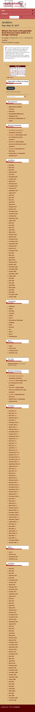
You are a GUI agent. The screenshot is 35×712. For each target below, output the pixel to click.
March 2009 (12, 287)
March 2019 (12, 181)
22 (10, 74)
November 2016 (13, 213)
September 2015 (13, 243)
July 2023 (11, 165)
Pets (10, 329)
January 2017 (12, 209)
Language (11, 322)
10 (15, 71)
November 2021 (13, 177)
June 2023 (11, 167)
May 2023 (11, 170)
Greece (11, 318)
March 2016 (12, 232)
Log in (10, 346)
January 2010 (12, 264)
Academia (11, 306)
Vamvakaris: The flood (15, 132)
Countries (16, 42)
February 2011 (13, 246)
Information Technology (16, 320)
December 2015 (13, 239)
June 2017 (11, 197)
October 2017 (12, 188)
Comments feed (13, 350)
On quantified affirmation (16, 114)
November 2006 (13, 294)
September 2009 (13, 273)
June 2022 (11, 174)
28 (24, 74)
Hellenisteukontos (13, 363)
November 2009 (13, 269)
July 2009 (11, 278)
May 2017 (11, 200)
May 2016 (11, 227)
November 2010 (13, 250)
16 (13, 72)
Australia (11, 311)
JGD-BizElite (16, 707)
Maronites (12, 111)
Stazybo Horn (12, 153)
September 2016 (13, 218)
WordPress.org (13, 353)
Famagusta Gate (13, 116)
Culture (11, 315)
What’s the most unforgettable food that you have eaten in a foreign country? (16, 32)
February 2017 (13, 207)
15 (10, 72)
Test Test (11, 142)
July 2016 (11, 223)
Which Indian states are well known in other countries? (18, 137)
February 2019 (13, 183)
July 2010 (11, 253)
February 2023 (13, 172)
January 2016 (12, 237)
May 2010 (11, 255)
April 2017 (12, 202)
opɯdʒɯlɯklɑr (13, 3)
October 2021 (12, 179)
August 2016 (12, 220)
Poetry (11, 332)
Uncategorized (13, 336)
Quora (10, 334)
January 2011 (12, 248)
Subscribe (10, 88)
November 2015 (13, 241)
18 (17, 72)
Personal (11, 327)
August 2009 (12, 276)
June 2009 (11, 280)
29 (10, 76)
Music (10, 325)
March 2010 (12, 260)
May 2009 (11, 283)
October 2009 (12, 271)
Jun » (11, 77)
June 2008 (11, 292)
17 (15, 72)
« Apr (7, 77)
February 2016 (13, 234)
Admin (11, 308)
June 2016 (11, 225)
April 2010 (12, 257)
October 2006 (12, 297)
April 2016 (12, 230)
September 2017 (13, 190)
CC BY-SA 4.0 (4, 707)
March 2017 (12, 204)
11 (17, 71)
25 (17, 74)
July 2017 (11, 195)
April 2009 (12, 285)
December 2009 (13, 267)
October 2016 (12, 216)
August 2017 (12, 193)
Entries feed (12, 348)
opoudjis (6, 38)
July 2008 (11, 290)
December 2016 (13, 211)
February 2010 (13, 262)
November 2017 (13, 186)
